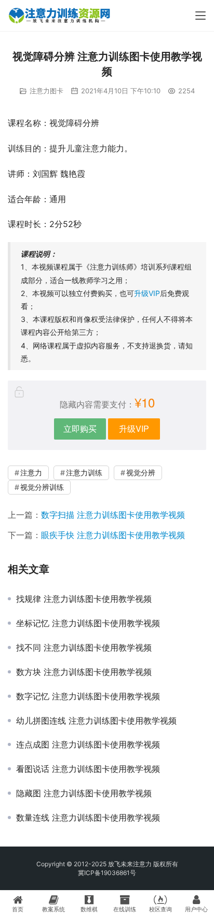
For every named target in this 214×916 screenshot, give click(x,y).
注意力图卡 (46, 91)
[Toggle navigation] (200, 15)
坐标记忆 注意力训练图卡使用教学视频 (88, 623)
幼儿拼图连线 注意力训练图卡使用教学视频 (96, 720)
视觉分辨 (140, 472)
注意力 (31, 472)
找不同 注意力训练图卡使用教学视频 (84, 647)
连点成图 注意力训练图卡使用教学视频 (88, 744)
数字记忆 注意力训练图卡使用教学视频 (88, 696)
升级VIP (147, 293)
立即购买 (80, 428)
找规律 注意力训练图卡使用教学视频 (84, 598)
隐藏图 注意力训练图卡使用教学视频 (84, 793)
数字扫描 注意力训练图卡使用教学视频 (113, 515)
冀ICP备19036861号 (107, 873)
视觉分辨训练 (42, 487)
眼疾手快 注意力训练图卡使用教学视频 (113, 535)
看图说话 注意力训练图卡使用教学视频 (88, 768)
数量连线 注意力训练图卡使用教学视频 (88, 817)
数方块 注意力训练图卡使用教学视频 (84, 672)
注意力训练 (84, 472)
